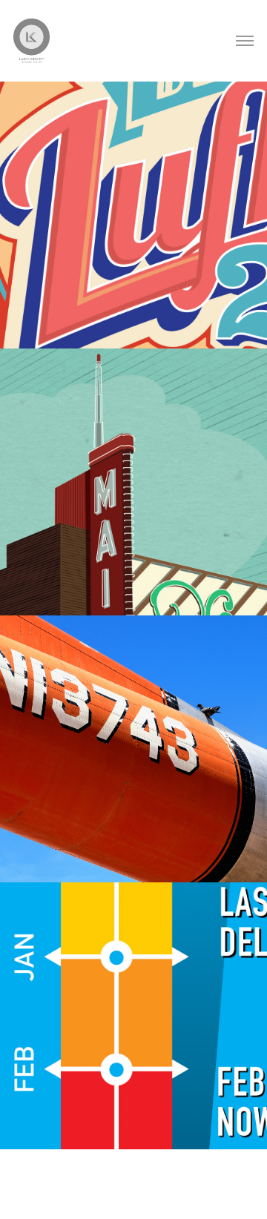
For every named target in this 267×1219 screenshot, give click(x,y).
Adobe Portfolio (155, 1193)
